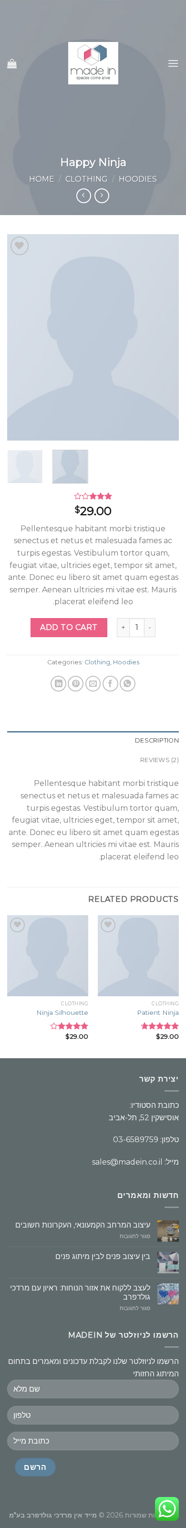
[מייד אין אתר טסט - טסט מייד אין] (93, 63)
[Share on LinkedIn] (58, 684)
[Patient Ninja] (138, 955)
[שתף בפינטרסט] (75, 684)
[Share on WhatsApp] (127, 684)
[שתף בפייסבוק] (110, 684)
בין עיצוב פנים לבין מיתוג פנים (102, 1256)
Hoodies (138, 179)
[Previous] (163, 337)
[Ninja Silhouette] (47, 955)
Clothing (86, 179)
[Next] (15, 337)
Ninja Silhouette (62, 1012)
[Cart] (12, 63)
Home (41, 179)
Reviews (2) (159, 760)
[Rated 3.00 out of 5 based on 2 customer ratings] (93, 496)
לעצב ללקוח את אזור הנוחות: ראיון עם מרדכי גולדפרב (80, 1292)
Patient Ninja (158, 1012)
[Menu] (173, 63)
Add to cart (68, 627)
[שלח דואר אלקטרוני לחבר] (93, 684)
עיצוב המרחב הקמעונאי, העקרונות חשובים (82, 1224)
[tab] (93, 740)
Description (157, 740)
